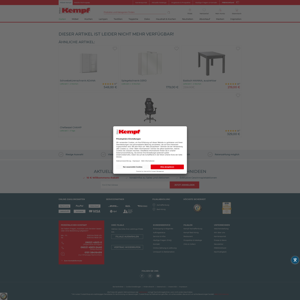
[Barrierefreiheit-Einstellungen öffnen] (295, 260)
